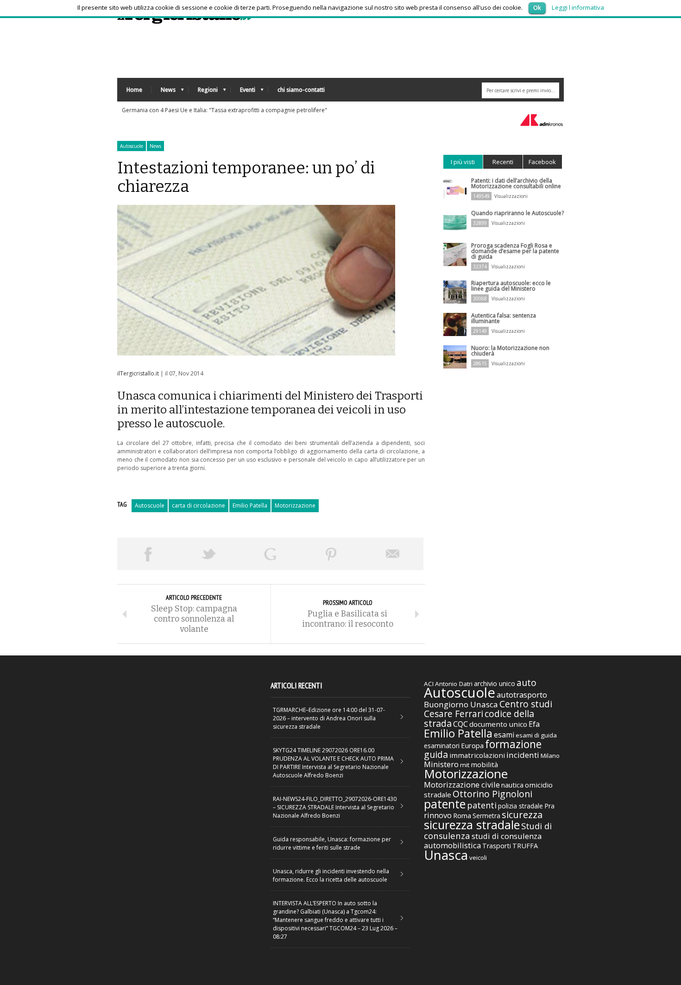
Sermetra (486, 815)
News (163, 92)
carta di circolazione (198, 505)
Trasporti (496, 845)
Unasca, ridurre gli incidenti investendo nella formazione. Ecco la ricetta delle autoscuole (331, 875)
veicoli (478, 857)
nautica (512, 784)
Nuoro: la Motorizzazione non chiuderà (510, 350)
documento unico (498, 724)
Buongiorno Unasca (461, 704)
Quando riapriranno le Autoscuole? (517, 213)
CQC (460, 723)
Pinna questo (331, 554)
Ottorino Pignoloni (492, 794)
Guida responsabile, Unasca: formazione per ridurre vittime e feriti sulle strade (332, 843)
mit (464, 765)
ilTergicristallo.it (138, 373)
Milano (550, 755)
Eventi (243, 92)
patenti (482, 805)
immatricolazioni (477, 755)
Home (134, 89)
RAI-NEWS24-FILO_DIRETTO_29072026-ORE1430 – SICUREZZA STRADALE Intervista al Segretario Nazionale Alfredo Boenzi (335, 807)
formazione (513, 744)
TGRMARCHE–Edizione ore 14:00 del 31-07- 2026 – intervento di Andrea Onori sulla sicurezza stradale (329, 718)
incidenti (522, 755)
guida (436, 754)
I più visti (463, 162)
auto (526, 682)
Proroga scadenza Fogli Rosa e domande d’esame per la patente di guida (515, 251)
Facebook (542, 162)
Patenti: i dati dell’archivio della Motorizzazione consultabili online (516, 183)
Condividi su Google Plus (270, 554)
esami (504, 735)
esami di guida (536, 735)
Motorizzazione (295, 505)
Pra (549, 805)
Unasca (446, 855)
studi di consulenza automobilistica (483, 841)
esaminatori (442, 745)
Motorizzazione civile (462, 784)
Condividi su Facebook (147, 554)
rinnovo (438, 815)
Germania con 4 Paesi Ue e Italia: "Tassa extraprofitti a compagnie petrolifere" (224, 110)
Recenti (502, 162)
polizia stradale (520, 805)
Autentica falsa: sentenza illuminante (503, 318)
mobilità (484, 764)
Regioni (203, 92)
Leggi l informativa (578, 7)
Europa (472, 745)
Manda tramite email (392, 554)
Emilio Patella (250, 505)
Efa (534, 724)
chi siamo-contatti (301, 89)
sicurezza (522, 814)
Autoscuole (131, 146)
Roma (462, 815)
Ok (537, 7)
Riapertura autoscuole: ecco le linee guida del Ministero (511, 285)
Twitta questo (209, 554)
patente (445, 804)
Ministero (441, 764)
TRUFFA (525, 845)
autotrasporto (522, 694)
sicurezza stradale (472, 824)
